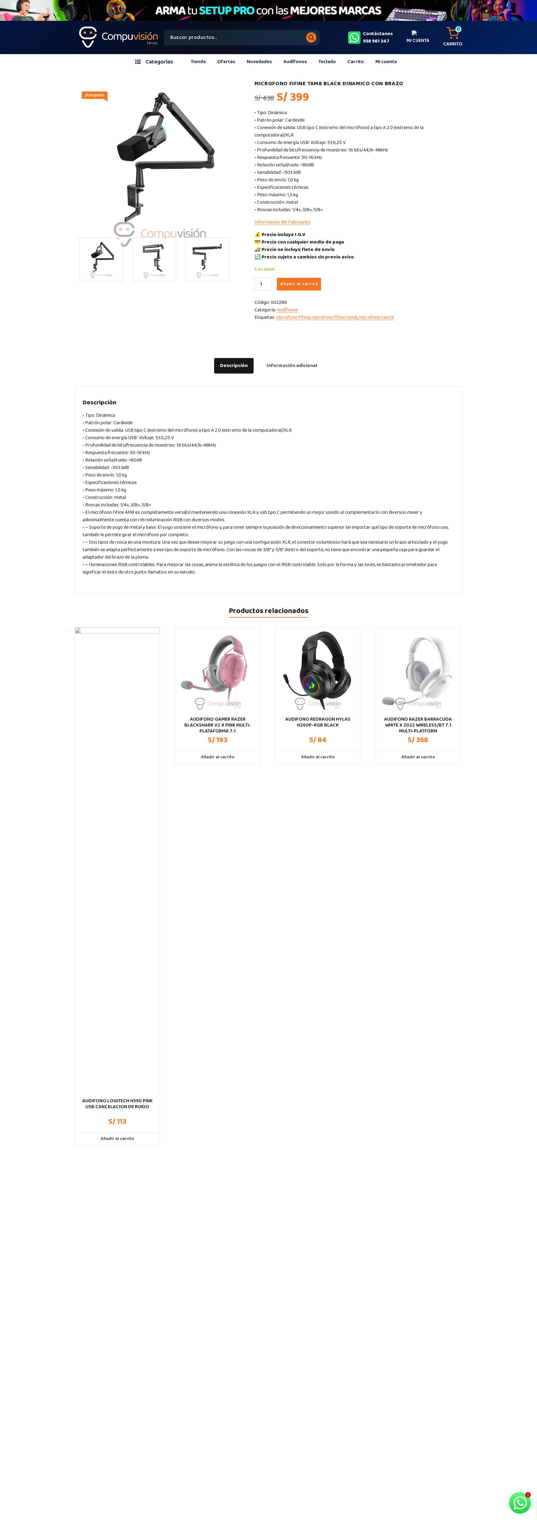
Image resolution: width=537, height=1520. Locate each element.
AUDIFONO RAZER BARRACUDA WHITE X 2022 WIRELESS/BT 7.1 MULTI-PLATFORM (418, 725)
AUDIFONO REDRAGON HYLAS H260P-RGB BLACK (318, 722)
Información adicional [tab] (292, 366)
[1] (154, 259)
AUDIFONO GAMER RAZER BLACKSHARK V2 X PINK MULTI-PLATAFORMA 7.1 (217, 725)
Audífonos (295, 62)
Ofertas (226, 62)
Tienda (198, 62)
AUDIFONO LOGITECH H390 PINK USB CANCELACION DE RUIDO (117, 1104)
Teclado (327, 62)
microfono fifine (293, 317)
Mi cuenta (386, 62)
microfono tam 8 (376, 317)
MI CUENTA (417, 40)
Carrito (355, 62)
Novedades (259, 62)
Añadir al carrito (299, 284)
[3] (101, 259)
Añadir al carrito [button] (117, 1138)
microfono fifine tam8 (334, 317)
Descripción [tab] (234, 366)
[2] (207, 259)
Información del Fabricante (282, 222)
